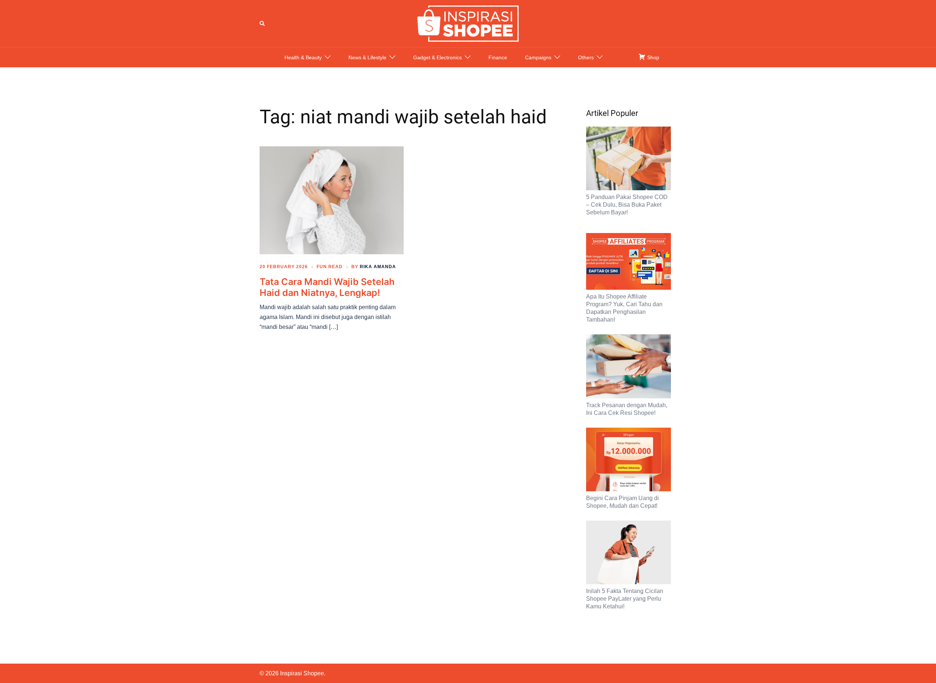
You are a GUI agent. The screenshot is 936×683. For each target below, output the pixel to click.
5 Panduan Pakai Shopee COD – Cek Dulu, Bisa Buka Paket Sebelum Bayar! (627, 204)
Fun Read (330, 266)
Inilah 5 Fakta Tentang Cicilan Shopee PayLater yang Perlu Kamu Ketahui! (624, 598)
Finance (497, 57)
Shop (652, 57)
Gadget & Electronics (437, 57)
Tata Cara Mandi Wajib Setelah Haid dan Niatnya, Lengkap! (327, 287)
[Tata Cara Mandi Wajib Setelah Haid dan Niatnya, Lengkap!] (332, 200)
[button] (262, 23)
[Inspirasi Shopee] (468, 23)
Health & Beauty (303, 57)
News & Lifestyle (367, 57)
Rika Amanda (378, 266)
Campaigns (538, 57)
